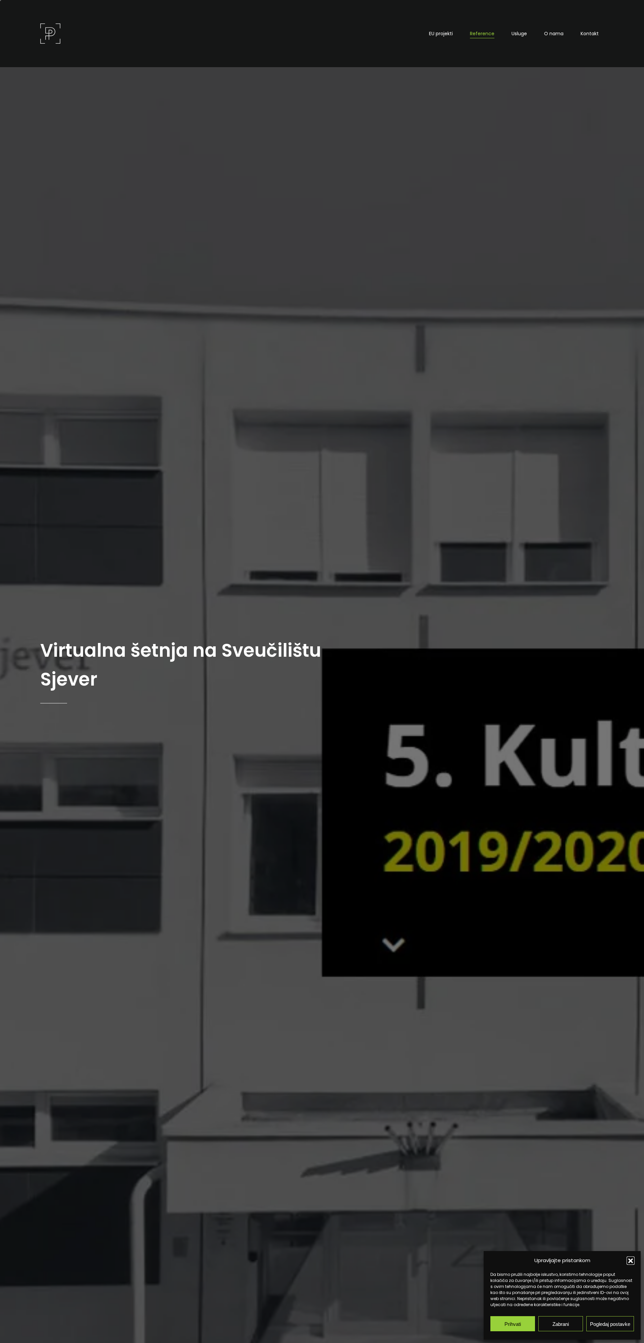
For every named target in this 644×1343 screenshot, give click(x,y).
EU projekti (441, 33)
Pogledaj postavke (610, 1323)
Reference (482, 33)
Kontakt (590, 33)
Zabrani (560, 1323)
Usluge (519, 33)
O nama (554, 33)
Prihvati (512, 1323)
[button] (630, 1260)
